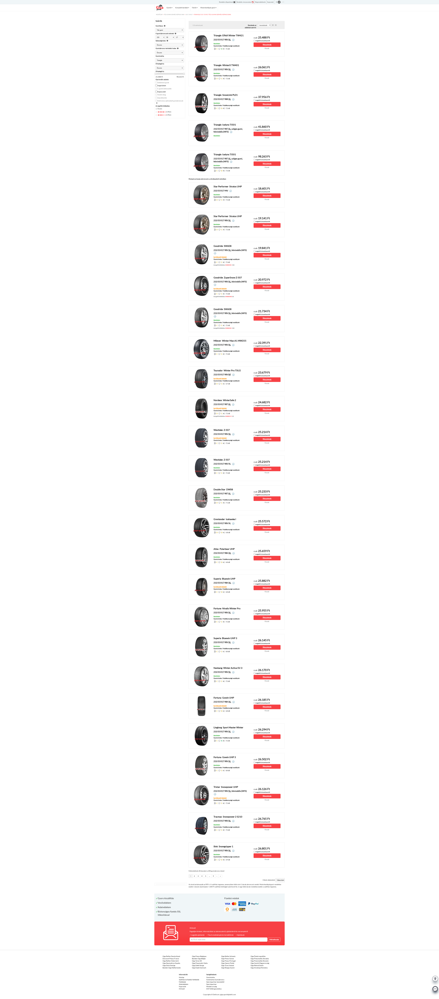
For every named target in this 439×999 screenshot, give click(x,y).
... (209, 876)
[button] (435, 978)
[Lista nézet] (272, 25)
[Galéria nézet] (275, 25)
